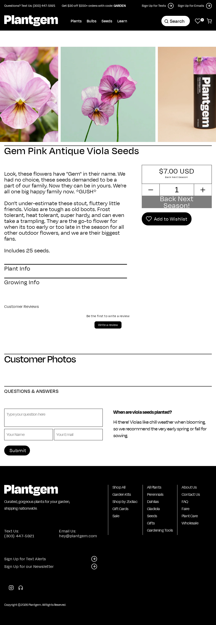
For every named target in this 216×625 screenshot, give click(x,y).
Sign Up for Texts (154, 6)
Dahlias (153, 501)
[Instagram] (11, 588)
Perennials (155, 494)
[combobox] (175, 21)
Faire (185, 508)
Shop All (119, 487)
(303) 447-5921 (19, 535)
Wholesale (190, 523)
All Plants (154, 487)
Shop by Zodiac (124, 501)
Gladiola (153, 508)
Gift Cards (120, 508)
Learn (122, 21)
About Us (189, 487)
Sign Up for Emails (191, 6)
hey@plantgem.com (78, 535)
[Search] (166, 21)
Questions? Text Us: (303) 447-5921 (29, 6)
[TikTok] (20, 588)
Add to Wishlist (170, 219)
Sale (115, 515)
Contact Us (191, 494)
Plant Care (190, 515)
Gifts (151, 523)
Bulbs (91, 21)
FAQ (185, 501)
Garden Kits (121, 494)
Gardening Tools (160, 530)
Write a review (108, 325)
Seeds (106, 21)
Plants (76, 21)
